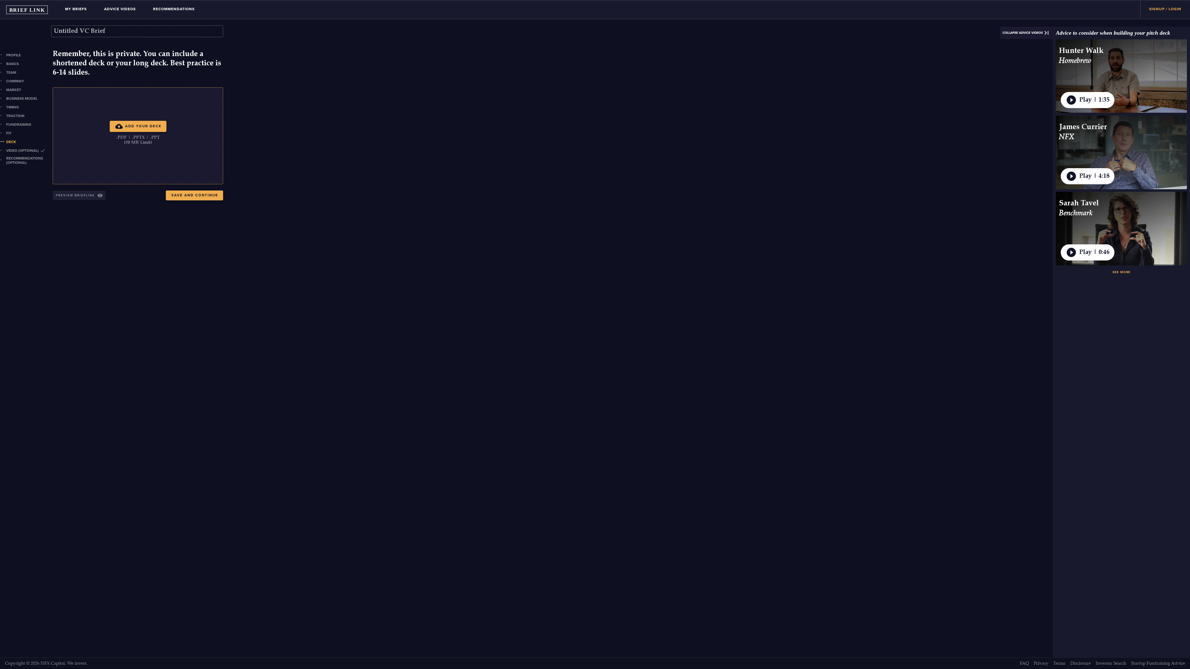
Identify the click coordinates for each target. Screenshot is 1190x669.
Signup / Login (1165, 9)
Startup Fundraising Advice (1158, 663)
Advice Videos (120, 9)
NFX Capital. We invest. (64, 663)
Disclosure (1080, 663)
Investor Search (1111, 663)
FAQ (1024, 663)
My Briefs (76, 9)
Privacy (1041, 663)
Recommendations (174, 9)
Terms (1059, 663)
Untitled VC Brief (79, 31)
